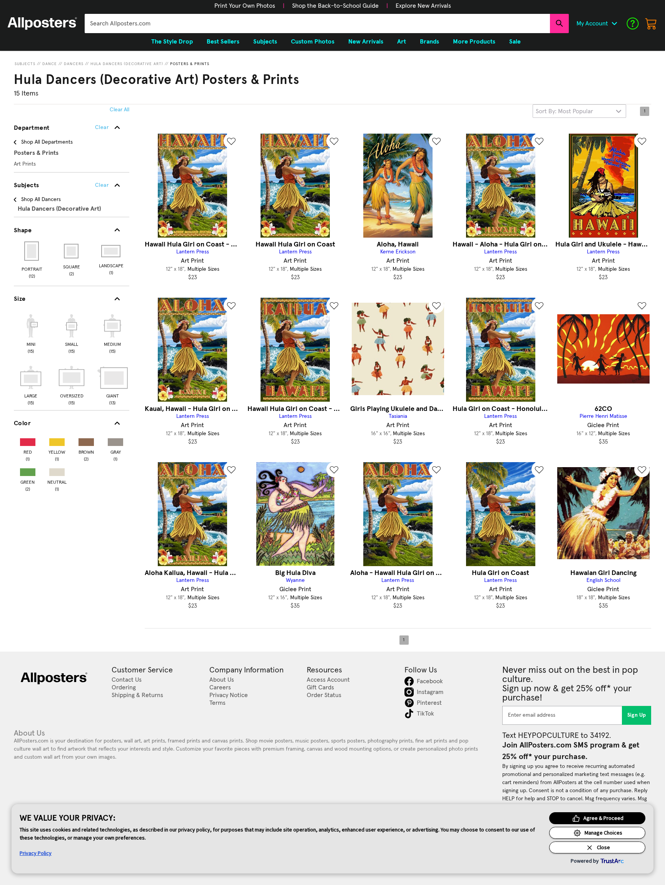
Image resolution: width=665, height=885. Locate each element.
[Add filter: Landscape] (111, 251)
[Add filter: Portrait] (32, 251)
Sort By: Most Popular (564, 111)
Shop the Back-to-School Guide (335, 6)
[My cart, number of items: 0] (651, 23)
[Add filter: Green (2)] (27, 470)
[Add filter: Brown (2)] (86, 440)
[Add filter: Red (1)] (27, 440)
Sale (515, 42)
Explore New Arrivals (423, 6)
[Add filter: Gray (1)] (115, 440)
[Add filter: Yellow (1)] (57, 440)
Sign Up (636, 715)
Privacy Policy (36, 853)
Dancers (74, 64)
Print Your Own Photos (244, 6)
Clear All (119, 109)
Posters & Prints (189, 64)
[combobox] (317, 23)
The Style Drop (172, 42)
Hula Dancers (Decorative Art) (126, 64)
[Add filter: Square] (72, 251)
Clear (102, 185)
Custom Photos (312, 42)
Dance (49, 64)
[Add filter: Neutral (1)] (57, 470)
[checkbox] (31, 332)
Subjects (25, 64)
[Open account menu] (614, 23)
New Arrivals (365, 42)
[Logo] (42, 23)
